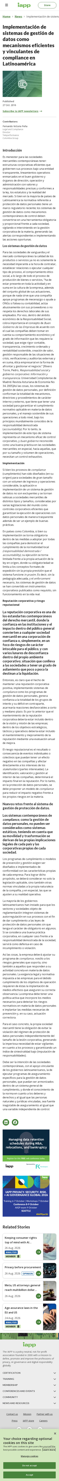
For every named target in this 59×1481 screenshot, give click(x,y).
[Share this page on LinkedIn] (6, 1122)
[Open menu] (6, 5)
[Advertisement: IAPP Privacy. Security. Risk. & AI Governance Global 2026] (29, 1196)
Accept (29, 1474)
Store (47, 5)
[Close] (55, 1433)
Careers (43, 1420)
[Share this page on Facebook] (15, 1122)
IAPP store (28, 1420)
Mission (27, 1414)
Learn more (49, 1449)
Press (15, 1420)
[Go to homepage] (24, 5)
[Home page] (29, 1344)
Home (6, 16)
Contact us (12, 1414)
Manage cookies (29, 1456)
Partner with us (45, 1414)
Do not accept (29, 1465)
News (18, 16)
